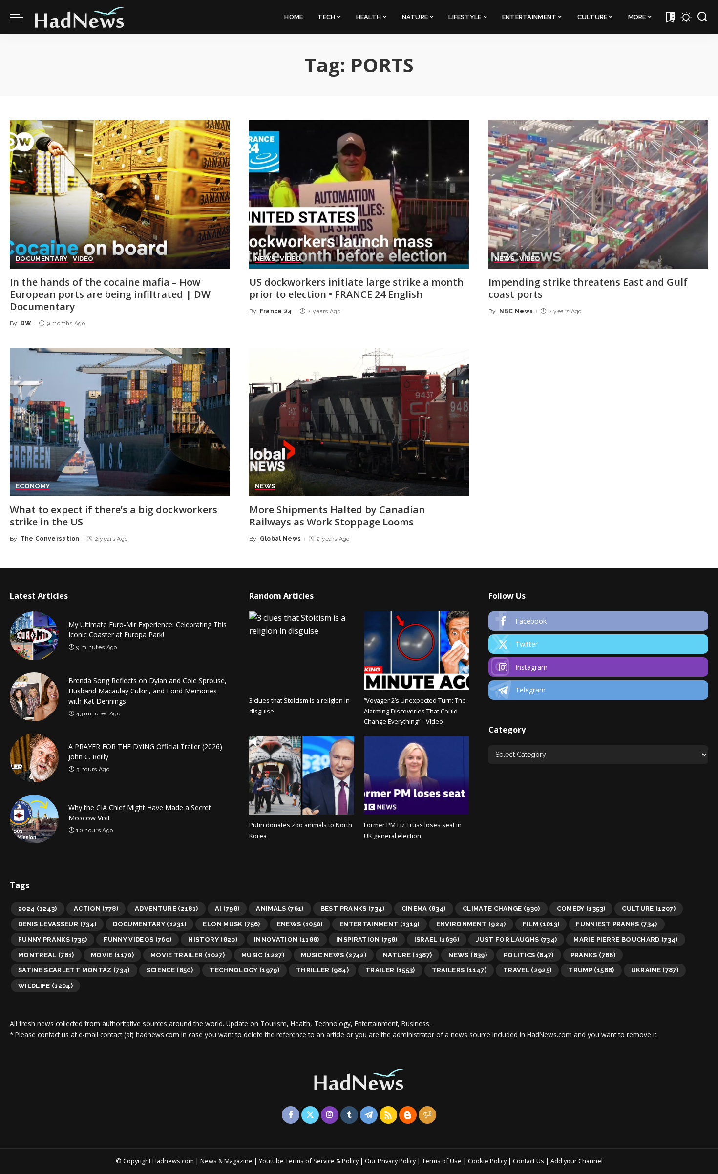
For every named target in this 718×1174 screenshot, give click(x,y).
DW (26, 323)
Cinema (423, 908)
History (212, 939)
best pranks (352, 908)
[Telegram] (598, 690)
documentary (149, 924)
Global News (280, 538)
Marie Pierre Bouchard (625, 939)
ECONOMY (33, 486)
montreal (46, 955)
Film (541, 924)
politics (529, 955)
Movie (112, 955)
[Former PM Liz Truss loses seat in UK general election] (416, 775)
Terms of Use (442, 1160)
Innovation (286, 939)
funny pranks (52, 939)
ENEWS (300, 924)
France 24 (276, 311)
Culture (649, 908)
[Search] (702, 17)
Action (96, 908)
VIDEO (83, 258)
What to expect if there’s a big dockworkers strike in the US (113, 515)
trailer (390, 970)
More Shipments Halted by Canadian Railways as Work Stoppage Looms (337, 515)
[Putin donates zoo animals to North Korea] (301, 775)
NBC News (516, 311)
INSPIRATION (367, 939)
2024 (37, 908)
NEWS (265, 258)
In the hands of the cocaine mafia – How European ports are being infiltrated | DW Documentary (110, 294)
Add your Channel (576, 1160)
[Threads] (427, 1115)
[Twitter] (598, 644)
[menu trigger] (21, 17)
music (262, 955)
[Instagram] (598, 667)
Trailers (459, 970)
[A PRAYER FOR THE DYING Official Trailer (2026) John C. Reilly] (34, 758)
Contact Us (529, 1160)
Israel (437, 939)
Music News (333, 955)
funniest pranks (616, 924)
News (467, 955)
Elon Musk (231, 924)
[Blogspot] (408, 1115)
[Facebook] (598, 621)
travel (527, 970)
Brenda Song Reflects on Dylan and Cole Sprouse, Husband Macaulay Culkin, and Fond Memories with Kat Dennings (147, 691)
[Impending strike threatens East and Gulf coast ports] (598, 194)
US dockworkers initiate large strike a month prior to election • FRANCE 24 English (356, 288)
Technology (244, 970)
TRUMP (591, 970)
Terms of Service (310, 1160)
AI (227, 908)
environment (471, 924)
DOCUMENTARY (42, 258)
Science (170, 970)
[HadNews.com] (79, 17)
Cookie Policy (488, 1160)
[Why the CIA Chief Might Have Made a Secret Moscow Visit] (34, 819)
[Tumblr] (349, 1115)
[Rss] (388, 1115)
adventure (166, 908)
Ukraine (655, 970)
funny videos (137, 939)
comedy (581, 908)
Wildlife (45, 985)
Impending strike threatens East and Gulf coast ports (588, 288)
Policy (350, 1160)
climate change (501, 908)
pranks (592, 955)
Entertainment (379, 924)
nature (407, 955)
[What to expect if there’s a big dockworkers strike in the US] (120, 422)
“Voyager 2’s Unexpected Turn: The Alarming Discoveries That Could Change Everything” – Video (415, 711)
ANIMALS (280, 908)
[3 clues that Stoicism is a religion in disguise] (301, 650)
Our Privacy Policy (391, 1160)
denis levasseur (57, 924)
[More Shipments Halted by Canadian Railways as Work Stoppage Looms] (359, 422)
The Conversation (50, 538)
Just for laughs (516, 939)
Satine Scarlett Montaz (74, 970)
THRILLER (322, 970)
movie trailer (187, 955)
